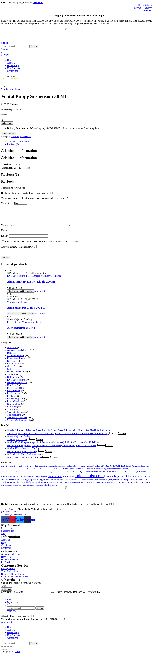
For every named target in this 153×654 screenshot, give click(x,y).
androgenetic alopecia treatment (32, 466)
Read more (39, 313)
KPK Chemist (68, 476)
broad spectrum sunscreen (83, 466)
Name (5, 230)
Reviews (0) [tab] (10, 175)
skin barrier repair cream (35, 482)
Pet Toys (11, 396)
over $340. (38, 2)
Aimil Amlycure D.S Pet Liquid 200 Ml (31, 281)
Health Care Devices (17, 371)
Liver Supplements (16, 275)
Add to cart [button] (39, 291)
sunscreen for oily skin (109, 482)
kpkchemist (55, 476)
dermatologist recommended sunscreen (25, 472)
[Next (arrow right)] (5, 649)
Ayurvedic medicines (17, 350)
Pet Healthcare (33, 275)
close (17, 651)
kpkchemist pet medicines (118, 476)
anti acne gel (50, 466)
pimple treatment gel (101, 479)
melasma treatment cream (11, 480)
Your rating (7, 203)
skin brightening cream (74, 482)
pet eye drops (58, 479)
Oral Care (11, 385)
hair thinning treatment (39, 476)
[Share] (8, 646)
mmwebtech (106, 592)
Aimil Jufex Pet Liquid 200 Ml (26, 307)
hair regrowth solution (22, 476)
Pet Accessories (14, 388)
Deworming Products (17, 358)
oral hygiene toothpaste (45, 480)
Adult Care (12, 347)
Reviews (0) (13, 144)
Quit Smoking (13, 404)
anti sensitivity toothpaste (65, 466)
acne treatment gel (9, 466)
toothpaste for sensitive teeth (130, 482)
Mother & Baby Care (17, 382)
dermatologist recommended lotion (112, 468)
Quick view (13, 291)
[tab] (79, 141)
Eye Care (11, 361)
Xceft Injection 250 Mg (21, 327)
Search (34, 46)
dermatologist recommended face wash (79, 468)
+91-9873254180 (9, 78)
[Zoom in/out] (2, 646)
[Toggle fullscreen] (5, 646)
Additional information (18, 141)
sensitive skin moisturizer (13, 482)
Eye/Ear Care (13, 363)
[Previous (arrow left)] (2, 649)
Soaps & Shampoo (16, 412)
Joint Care (12, 374)
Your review (8, 225)
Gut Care (11, 369)
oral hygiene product (29, 480)
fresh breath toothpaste (126, 472)
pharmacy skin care (86, 479)
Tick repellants (14, 414)
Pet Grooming (13, 390)
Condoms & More (15, 355)
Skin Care (12, 406)
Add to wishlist (8, 134)
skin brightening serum (92, 482)
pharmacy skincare (71, 479)
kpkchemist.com (89, 475)
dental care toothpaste (24, 469)
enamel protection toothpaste (73, 472)
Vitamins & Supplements (19, 420)
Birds (9, 353)
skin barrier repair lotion (55, 482)
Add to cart (7, 123)
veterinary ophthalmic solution (46, 485)
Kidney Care (13, 377)
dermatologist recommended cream (48, 469)
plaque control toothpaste (120, 479)
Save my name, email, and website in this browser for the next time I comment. (42, 241)
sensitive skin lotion (140, 480)
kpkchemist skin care (141, 476)
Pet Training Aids (15, 398)
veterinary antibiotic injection (25, 485)
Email (5, 236)
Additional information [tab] (19, 151)
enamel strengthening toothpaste (101, 471)
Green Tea (12, 366)
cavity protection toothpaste (109, 465)
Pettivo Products (15, 401)
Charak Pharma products (135, 466)
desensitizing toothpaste (51, 472)
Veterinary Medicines (11, 89)
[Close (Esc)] (11, 646)
